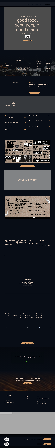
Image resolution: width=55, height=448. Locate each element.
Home (28, 4)
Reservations (47, 4)
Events (43, 4)
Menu (40, 4)
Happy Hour (36, 4)
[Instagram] (30, 1)
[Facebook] (28, 1)
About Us (31, 4)
